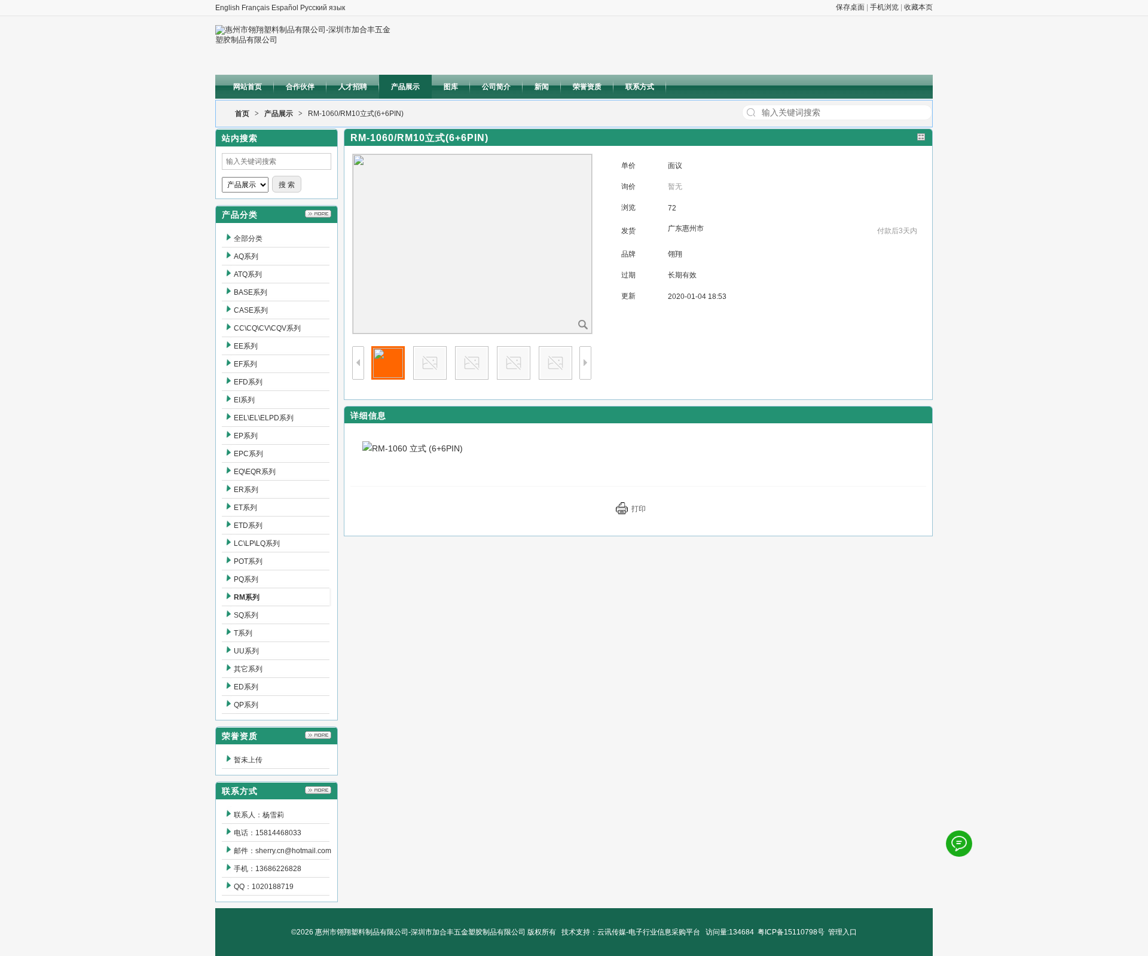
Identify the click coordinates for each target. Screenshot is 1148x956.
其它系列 (248, 669)
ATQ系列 (248, 274)
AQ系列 (246, 256)
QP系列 (246, 705)
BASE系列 (250, 292)
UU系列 (246, 651)
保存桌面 (850, 7)
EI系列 (244, 400)
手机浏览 (884, 7)
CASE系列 (251, 310)
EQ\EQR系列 (255, 472)
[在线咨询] (959, 843)
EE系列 (246, 346)
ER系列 (246, 489)
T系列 (243, 633)
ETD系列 (248, 525)
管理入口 (842, 932)
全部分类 (248, 238)
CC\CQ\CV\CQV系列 (267, 328)
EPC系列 (248, 454)
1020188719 (273, 886)
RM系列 (246, 597)
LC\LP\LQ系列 (257, 543)
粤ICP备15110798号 (791, 932)
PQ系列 (246, 579)
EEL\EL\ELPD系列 (264, 418)
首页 (242, 113)
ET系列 (245, 507)
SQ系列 (246, 615)
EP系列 (246, 436)
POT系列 (248, 561)
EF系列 (245, 364)
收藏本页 (918, 7)
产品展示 (278, 113)
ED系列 (246, 687)
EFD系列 (248, 382)
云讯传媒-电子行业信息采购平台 (648, 932)
